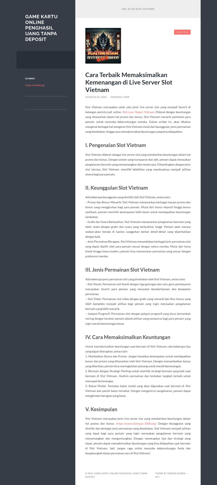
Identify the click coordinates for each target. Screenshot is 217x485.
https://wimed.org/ (35, 85)
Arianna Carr (120, 97)
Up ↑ (158, 477)
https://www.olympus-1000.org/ (136, 423)
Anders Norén (176, 473)
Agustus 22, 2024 (96, 97)
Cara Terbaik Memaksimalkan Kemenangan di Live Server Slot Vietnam (128, 82)
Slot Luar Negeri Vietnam (138, 112)
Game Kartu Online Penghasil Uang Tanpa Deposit (41, 28)
